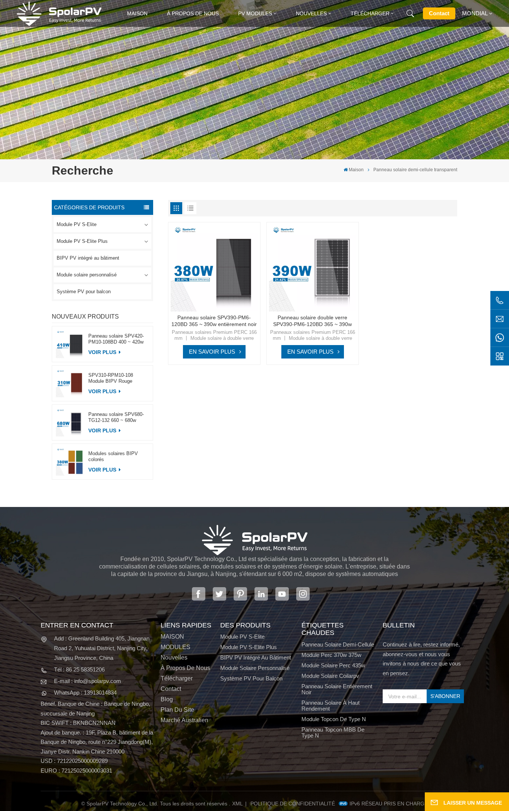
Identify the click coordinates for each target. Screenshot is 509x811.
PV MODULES (255, 13)
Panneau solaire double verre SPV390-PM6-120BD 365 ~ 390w (312, 320)
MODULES (175, 647)
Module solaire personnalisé (87, 275)
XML (237, 804)
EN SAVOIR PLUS (212, 351)
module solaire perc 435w (333, 665)
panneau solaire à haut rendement (330, 706)
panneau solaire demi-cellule (337, 645)
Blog (167, 699)
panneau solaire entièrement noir (336, 689)
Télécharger (370, 13)
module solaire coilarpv (330, 676)
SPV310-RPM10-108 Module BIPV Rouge (110, 378)
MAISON (172, 637)
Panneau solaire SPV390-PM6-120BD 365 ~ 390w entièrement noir (214, 320)
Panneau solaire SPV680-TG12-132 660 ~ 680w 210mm (116, 417)
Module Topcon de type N (333, 719)
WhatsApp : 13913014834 (85, 692)
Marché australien (184, 720)
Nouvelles (311, 13)
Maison (137, 13)
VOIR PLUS (103, 352)
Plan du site (177, 710)
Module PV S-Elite (77, 224)
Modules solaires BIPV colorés (113, 456)
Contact (439, 13)
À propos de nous (193, 13)
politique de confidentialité (292, 804)
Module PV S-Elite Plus (82, 241)
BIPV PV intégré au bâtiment (88, 258)
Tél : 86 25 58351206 (79, 669)
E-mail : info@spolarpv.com (87, 681)
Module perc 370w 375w (331, 655)
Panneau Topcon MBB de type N (332, 733)
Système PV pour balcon (84, 291)
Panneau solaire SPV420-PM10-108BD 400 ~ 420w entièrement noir (116, 339)
